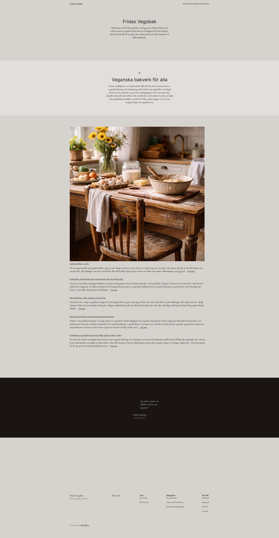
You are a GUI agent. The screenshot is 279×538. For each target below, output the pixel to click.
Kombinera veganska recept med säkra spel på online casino (96, 335)
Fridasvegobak (76, 3)
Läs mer (191, 271)
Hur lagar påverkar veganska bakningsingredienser (92, 316)
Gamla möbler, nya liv (79, 263)
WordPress (85, 525)
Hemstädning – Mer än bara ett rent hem (88, 298)
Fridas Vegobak (76, 495)
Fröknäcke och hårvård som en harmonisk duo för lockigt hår (96, 279)
